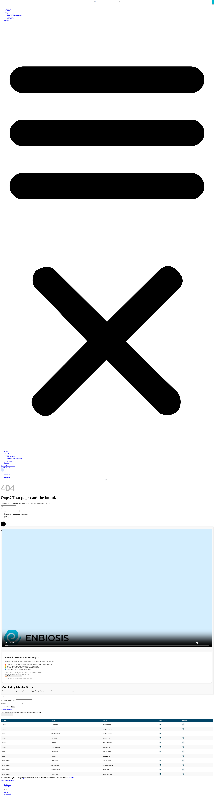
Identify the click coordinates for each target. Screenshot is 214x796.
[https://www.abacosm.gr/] (183, 729)
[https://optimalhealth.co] (183, 770)
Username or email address (8, 700)
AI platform (7, 9)
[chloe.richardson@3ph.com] (160, 774)
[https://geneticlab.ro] (183, 747)
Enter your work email (11, 674)
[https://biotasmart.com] (183, 752)
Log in (12, 706)
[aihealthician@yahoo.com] (160, 765)
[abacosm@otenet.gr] (160, 729)
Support (6, 20)
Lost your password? (6, 709)
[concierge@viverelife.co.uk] (160, 761)
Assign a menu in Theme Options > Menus (16, 514)
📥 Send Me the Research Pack (13, 676)
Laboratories (11, 14)
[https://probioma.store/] (183, 738)
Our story (7, 10)
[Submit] (1, 508)
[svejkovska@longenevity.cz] (160, 725)
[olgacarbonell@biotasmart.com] (160, 752)
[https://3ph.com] (183, 774)
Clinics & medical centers (14, 15)
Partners (6, 12)
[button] (107, 236)
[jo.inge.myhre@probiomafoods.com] (160, 738)
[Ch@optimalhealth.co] (160, 770)
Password (4, 703)
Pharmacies (10, 18)
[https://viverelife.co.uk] (183, 761)
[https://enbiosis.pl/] (183, 743)
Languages (7, 474)
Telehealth (10, 17)
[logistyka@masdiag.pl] (160, 743)
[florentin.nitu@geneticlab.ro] (160, 747)
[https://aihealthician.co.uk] (183, 765)
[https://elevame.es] (183, 756)
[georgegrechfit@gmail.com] (160, 734)
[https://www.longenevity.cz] (183, 725)
